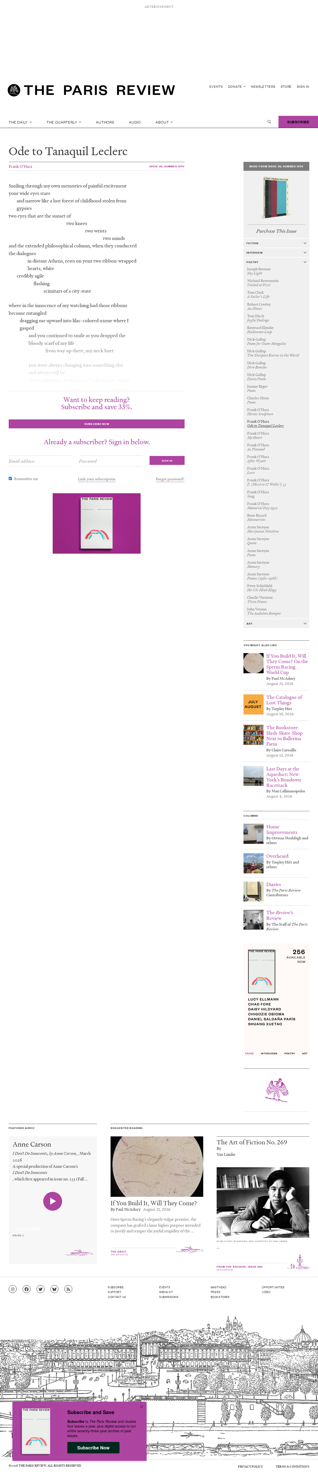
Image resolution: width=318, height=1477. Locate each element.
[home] (91, 92)
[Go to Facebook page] (27, 1289)
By (219, 1148)
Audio (135, 122)
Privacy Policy (250, 1466)
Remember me (26, 478)
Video (266, 1292)
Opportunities (273, 1287)
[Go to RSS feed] (68, 1289)
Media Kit (166, 1292)
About (163, 122)
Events (216, 86)
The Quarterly (62, 122)
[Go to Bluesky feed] (54, 1289)
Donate (235, 86)
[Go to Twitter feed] (40, 1289)
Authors (105, 122)
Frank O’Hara (20, 166)
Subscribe (298, 121)
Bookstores (220, 1297)
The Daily (19, 122)
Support (114, 1292)
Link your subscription (97, 479)
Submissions (169, 1297)
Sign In (303, 86)
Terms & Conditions (292, 1466)
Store (286, 86)
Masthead (219, 1287)
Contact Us (117, 1297)
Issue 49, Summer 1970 (167, 166)
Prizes (216, 1292)
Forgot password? (170, 479)
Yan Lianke (226, 1154)
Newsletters (263, 86)
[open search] (269, 122)
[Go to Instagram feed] (13, 1289)
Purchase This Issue (276, 231)
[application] (53, 1225)
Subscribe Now (93, 1447)
